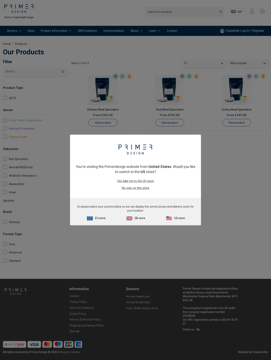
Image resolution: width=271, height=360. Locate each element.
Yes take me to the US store (135, 181)
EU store (100, 218)
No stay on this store (135, 188)
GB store (140, 218)
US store (179, 218)
